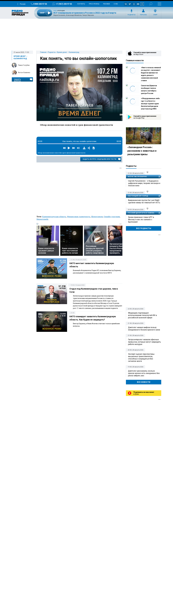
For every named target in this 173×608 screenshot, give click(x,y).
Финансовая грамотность (78, 216)
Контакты (81, 4)
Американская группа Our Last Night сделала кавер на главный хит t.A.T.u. (144, 201)
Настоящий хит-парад (138, 196)
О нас (116, 4)
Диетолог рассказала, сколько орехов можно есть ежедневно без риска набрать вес (144, 373)
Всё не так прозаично (137, 176)
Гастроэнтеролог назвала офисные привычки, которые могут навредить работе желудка (144, 341)
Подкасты (131, 15)
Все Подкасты (143, 228)
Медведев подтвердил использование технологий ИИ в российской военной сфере (142, 315)
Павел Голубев (24, 65)
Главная (43, 52)
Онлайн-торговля (112, 216)
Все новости (143, 382)
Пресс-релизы (94, 4)
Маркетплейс (42, 219)
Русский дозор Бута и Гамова (141, 213)
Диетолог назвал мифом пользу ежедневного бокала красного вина (144, 328)
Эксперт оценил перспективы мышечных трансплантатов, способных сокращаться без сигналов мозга (141, 357)
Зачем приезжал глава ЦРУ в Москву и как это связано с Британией (141, 219)
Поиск (150, 3)
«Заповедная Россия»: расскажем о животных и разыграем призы (141, 151)
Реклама (106, 4)
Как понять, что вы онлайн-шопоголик (78, 58)
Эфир (155, 15)
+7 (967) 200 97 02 (64, 4)
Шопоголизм (97, 216)
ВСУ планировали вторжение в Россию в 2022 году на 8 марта (84, 13)
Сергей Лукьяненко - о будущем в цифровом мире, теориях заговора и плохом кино (144, 183)
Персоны (143, 15)
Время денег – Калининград (68, 52)
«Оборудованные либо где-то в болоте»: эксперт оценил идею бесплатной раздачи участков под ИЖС (150, 103)
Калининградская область (54, 216)
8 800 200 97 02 (40, 4)
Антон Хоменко (24, 72)
